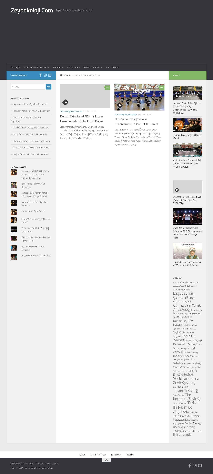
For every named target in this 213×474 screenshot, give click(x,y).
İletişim (130, 454)
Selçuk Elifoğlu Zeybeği (185, 372)
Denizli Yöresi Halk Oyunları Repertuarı (30, 127)
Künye (82, 454)
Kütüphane (72, 67)
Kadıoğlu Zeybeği (184, 338)
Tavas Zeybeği (178, 395)
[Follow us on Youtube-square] (49, 75)
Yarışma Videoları (92, 67)
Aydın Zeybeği (185, 286)
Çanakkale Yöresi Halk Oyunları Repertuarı (26, 119)
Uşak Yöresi (192, 412)
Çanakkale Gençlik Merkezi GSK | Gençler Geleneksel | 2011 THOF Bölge (187, 200)
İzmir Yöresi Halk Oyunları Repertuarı (30, 134)
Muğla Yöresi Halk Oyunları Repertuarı (30, 154)
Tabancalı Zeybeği (186, 390)
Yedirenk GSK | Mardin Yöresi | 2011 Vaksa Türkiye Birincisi (35, 194)
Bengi (190, 297)
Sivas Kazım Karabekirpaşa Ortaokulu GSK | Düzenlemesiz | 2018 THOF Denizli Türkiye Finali (187, 232)
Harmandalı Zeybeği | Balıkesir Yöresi (187, 136)
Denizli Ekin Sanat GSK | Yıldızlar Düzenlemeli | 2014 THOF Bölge (81, 119)
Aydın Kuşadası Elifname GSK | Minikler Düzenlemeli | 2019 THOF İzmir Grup (187, 163)
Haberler (57, 67)
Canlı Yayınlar (112, 67)
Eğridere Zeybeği (180, 328)
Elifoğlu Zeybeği (189, 325)
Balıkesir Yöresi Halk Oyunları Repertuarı (31, 111)
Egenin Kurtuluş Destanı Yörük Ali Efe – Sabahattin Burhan (187, 263)
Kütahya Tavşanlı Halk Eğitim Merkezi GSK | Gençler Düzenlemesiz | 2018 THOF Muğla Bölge (186, 108)
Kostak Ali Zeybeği (190, 352)
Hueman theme (47, 467)
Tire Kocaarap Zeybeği (186, 396)
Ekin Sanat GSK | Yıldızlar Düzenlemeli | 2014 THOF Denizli (136, 121)
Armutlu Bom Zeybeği (183, 282)
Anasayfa (15, 67)
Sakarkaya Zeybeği (180, 371)
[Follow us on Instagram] (45, 75)
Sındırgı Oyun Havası (184, 385)
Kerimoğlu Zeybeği (185, 344)
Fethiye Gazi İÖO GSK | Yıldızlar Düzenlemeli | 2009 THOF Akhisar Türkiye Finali (35, 174)
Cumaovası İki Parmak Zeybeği (187, 311)
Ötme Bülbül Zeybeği (192, 431)
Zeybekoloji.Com (32, 10)
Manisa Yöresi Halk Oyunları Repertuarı (31, 147)
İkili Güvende (182, 434)
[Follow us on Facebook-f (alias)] (40, 75)
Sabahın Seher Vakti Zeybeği (186, 367)
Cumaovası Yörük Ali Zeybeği (187, 307)
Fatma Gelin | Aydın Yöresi (33, 211)
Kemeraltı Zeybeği (194, 340)
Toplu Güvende (180, 403)
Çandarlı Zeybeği (193, 423)
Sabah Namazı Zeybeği (187, 363)
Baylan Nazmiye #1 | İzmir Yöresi (36, 255)
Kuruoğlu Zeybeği (182, 356)
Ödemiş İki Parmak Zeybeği (184, 429)
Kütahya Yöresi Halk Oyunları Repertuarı (31, 141)
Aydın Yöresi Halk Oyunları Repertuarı (30, 104)
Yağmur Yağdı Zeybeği (186, 418)
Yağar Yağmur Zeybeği (182, 416)
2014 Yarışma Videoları (71, 111)
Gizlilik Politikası (98, 454)
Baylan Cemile (185, 289)
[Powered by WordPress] (22, 468)
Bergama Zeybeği (182, 301)
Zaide (182, 423)
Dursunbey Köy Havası (183, 322)
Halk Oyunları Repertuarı (35, 67)
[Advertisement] (106, 42)
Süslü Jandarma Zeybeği (186, 380)
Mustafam (190, 359)
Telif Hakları (116, 454)
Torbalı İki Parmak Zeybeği (186, 407)
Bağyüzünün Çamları (183, 295)
